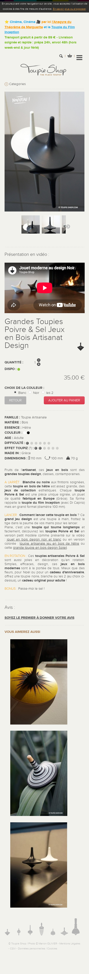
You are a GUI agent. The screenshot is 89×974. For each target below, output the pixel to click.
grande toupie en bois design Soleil (40, 548)
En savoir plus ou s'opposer (69, 8)
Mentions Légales (69, 943)
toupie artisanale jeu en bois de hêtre (49, 544)
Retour (15, 400)
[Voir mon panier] (69, 56)
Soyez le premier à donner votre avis (39, 618)
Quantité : (14, 362)
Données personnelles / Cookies (37, 948)
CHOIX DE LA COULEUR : (25, 388)
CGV (13, 948)
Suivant (68, 226)
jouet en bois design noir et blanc (34, 539)
